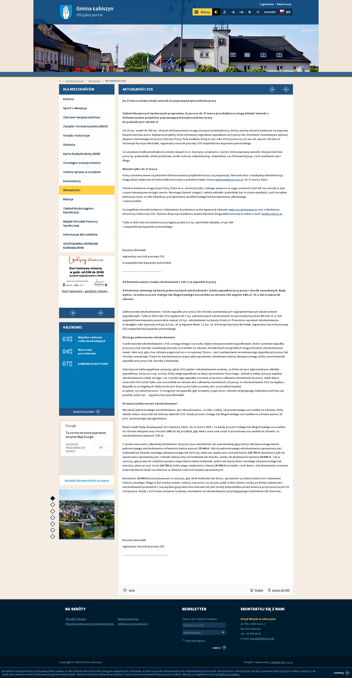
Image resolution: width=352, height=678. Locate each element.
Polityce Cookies (228, 674)
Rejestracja (284, 4)
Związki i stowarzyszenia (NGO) (85, 126)
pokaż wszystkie (83, 411)
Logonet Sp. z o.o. (281, 662)
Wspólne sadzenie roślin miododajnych (91, 339)
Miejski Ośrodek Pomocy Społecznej (80, 223)
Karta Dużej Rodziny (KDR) (81, 154)
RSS (250, 11)
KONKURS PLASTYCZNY (93, 364)
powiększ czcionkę (241, 11)
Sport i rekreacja (75, 108)
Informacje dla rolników (80, 234)
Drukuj (259, 590)
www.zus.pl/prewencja (243, 209)
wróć (132, 590)
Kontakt (270, 12)
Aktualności (94, 80)
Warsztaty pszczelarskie (87, 351)
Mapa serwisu (225, 11)
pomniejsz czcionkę (233, 11)
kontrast (216, 11)
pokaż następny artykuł (100, 313)
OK (101, 447)
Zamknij (339, 673)
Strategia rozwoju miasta (81, 163)
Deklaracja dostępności (133, 624)
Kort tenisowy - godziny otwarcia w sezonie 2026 (86, 291)
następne (53, 499)
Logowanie (267, 4)
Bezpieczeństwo (128, 619)
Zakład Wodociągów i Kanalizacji (78, 210)
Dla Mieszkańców (75, 80)
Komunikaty (72, 181)
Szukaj (258, 11)
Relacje (68, 199)
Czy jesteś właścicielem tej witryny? (75, 447)
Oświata (69, 144)
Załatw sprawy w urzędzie (81, 172)
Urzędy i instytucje (76, 135)
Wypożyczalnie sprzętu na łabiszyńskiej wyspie (95, 624)
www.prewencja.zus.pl (229, 179)
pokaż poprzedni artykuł (73, 313)
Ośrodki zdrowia (76, 619)
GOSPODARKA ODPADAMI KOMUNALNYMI (80, 245)
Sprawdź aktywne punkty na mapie (87, 480)
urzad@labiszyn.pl (262, 638)
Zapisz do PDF (281, 590)
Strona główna (60, 81)
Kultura (68, 99)
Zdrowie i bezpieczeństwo (81, 117)
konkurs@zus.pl (272, 214)
